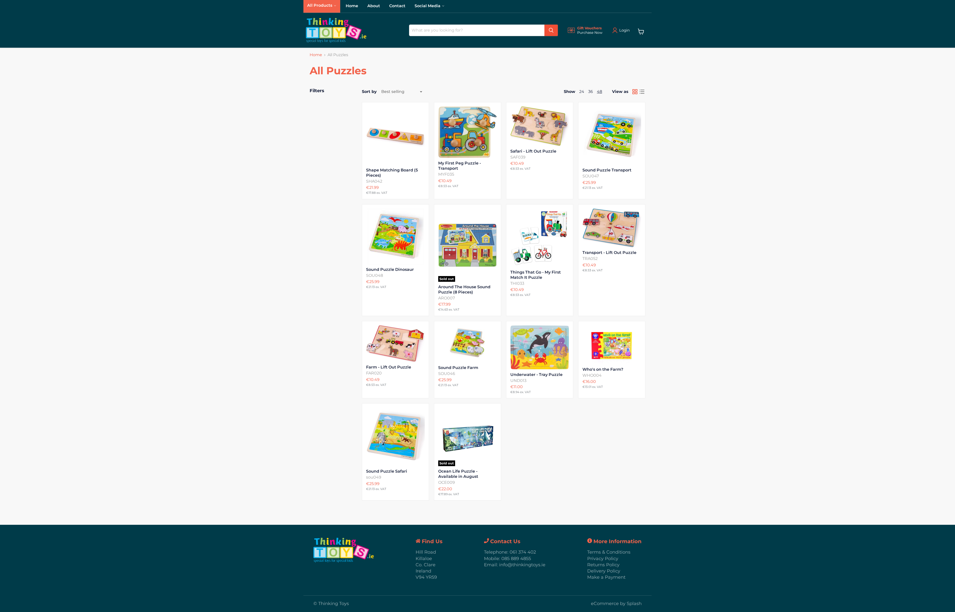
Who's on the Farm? (602, 369)
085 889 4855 (516, 558)
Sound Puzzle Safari (386, 471)
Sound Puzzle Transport (606, 170)
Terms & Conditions (608, 552)
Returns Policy (603, 565)
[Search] (551, 30)
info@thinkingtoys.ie (522, 565)
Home (316, 55)
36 (590, 91)
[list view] (641, 91)
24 (581, 91)
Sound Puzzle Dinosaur (390, 269)
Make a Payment (606, 577)
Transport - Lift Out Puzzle (609, 252)
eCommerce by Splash (616, 603)
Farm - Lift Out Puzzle (388, 367)
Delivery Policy (603, 571)
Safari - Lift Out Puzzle (533, 151)
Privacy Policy (602, 558)
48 (599, 91)
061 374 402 (523, 552)
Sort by (369, 91)
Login (624, 30)
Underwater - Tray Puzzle (536, 374)
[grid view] (634, 91)
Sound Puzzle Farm (458, 367)
